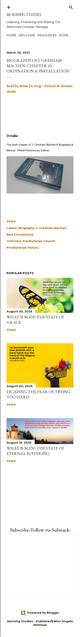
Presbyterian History (23, 247)
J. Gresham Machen (51, 228)
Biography (26, 228)
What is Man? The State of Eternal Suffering (35, 450)
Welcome (27, 35)
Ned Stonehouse (20, 234)
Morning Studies (24, 14)
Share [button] (11, 221)
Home (11, 35)
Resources (47, 35)
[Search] (71, 6)
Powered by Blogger (43, 613)
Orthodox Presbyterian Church (31, 241)
